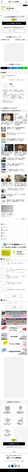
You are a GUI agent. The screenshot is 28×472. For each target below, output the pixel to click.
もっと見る (14, 296)
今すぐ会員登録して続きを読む (14, 23)
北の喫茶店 (9, 6)
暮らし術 (5, 227)
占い (16, 303)
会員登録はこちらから (14, 443)
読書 (4, 233)
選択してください (20, 79)
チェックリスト (10, 303)
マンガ (4, 236)
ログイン (14, 30)
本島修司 (11, 84)
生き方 (4, 224)
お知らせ (5, 238)
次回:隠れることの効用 (20, 39)
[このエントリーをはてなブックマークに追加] (16, 466)
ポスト (26, 5)
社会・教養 (5, 230)
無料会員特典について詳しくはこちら (14, 447)
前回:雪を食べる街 (5, 39)
